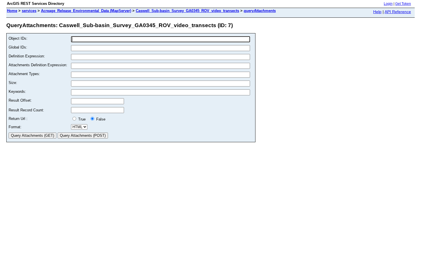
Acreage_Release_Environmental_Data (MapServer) (86, 11)
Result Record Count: (26, 110)
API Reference (398, 11)
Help (377, 11)
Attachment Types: (24, 74)
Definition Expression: (27, 56)
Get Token (403, 3)
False (100, 119)
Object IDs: (18, 38)
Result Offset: (20, 100)
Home (12, 11)
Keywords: (17, 91)
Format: (15, 127)
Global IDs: (18, 47)
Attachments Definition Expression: (38, 65)
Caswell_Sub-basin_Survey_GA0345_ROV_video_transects (187, 11)
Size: (13, 83)
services (29, 11)
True (82, 119)
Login (388, 3)
